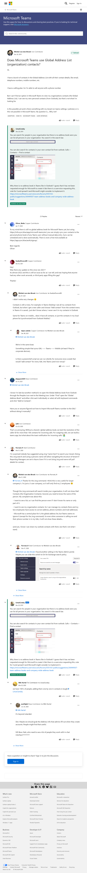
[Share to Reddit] (43, 786)
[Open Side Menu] (5, 3)
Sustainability (60, 858)
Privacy (24, 867)
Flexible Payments (35, 822)
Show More (22, 372)
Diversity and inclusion (63, 851)
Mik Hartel (22, 683)
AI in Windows (7, 815)
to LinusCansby (44, 683)
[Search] (66, 3)
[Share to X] (40, 786)
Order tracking (34, 812)
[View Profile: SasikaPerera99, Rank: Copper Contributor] (12, 262)
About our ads (6, 869)
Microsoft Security (8, 836)
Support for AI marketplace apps (38, 844)
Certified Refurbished (35, 815)
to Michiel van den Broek (54, 331)
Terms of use (44, 867)
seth (17, 424)
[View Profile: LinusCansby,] (12, 130)
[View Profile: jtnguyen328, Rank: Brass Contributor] (12, 380)
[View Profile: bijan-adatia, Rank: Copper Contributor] (18, 332)
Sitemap (5, 867)
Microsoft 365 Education (63, 808)
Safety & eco (62, 867)
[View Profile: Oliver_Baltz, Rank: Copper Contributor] (12, 224)
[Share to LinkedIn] (32, 786)
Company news (61, 840)
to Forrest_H (52, 474)
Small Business (7, 858)
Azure (31, 833)
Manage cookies (33, 867)
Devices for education (63, 801)
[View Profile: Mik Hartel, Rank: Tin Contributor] (15, 684)
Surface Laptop (7, 801)
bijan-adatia (25, 331)
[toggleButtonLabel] (81, 9)
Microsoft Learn (34, 840)
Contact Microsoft (15, 867)
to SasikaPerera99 (55, 293)
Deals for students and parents (65, 819)
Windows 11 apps (7, 822)
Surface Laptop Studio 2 (9, 804)
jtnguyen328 (20, 379)
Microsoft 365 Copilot (9, 855)
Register (72, 3)
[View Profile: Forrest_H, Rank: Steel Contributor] (12, 449)
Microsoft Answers (21, 24)
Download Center (34, 801)
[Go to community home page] (10, 3)
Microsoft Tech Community (37, 847)
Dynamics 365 (6, 840)
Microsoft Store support (36, 804)
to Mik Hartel (46, 704)
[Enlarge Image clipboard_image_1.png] (32, 167)
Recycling (71, 867)
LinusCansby (20, 129)
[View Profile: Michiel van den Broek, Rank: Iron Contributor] (10, 53)
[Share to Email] (55, 786)
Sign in (15, 761)
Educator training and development (66, 815)
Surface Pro (6, 797)
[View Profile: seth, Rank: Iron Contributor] (12, 425)
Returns (32, 808)
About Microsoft (61, 836)
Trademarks (53, 867)
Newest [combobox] (79, 216)
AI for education (61, 822)
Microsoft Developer (35, 836)
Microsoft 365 (6, 844)
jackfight (24, 704)
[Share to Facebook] (36, 786)
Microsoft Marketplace (36, 851)
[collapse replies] (5, 223)
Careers (59, 833)
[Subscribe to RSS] (51, 786)
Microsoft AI (6, 833)
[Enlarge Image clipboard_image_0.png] (32, 141)
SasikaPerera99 (21, 261)
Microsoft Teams (11, 10)
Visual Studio (33, 858)
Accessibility (60, 855)
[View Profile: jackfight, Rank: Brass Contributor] (18, 705)
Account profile (34, 797)
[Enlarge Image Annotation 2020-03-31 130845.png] (48, 569)
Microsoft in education (63, 797)
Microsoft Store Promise (36, 819)
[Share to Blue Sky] (47, 786)
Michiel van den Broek (22, 52)
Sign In (79, 3)
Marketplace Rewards (36, 855)
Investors (59, 847)
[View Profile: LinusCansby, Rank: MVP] (12, 603)
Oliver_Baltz (20, 223)
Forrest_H (19, 448)
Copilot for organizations (9, 808)
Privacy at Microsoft (62, 844)
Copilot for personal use (9, 812)
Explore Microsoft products (10, 819)
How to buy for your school (64, 812)
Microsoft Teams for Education (65, 804)
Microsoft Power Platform (10, 847)
